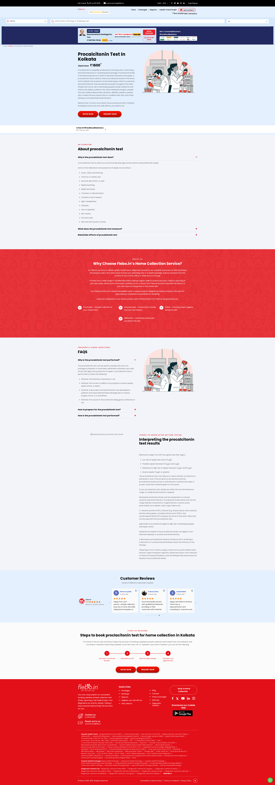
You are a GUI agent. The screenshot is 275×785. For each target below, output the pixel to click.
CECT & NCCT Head (104, 753)
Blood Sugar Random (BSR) (152, 736)
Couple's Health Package (154, 761)
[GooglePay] (183, 713)
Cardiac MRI (149, 751)
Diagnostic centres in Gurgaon (140, 769)
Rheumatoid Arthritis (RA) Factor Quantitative (99, 745)
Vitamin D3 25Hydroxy (100, 736)
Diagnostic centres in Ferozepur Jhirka (96, 771)
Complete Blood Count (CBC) (110, 734)
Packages (125, 691)
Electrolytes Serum (162, 745)
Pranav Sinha (153, 592)
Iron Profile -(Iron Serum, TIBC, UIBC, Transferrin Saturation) (104, 741)
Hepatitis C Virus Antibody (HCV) (94, 749)
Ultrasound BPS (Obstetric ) (92, 756)
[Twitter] (178, 698)
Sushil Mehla (181, 592)
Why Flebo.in (126, 703)
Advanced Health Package (131, 761)
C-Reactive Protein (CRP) (145, 741)
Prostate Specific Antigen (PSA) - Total (121, 758)
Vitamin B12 (85, 736)
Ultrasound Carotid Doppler (92, 758)
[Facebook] (172, 698)
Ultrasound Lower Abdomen (175, 756)
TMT (159, 741)
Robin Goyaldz (125, 592)
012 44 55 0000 (94, 3)
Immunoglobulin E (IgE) (119, 738)
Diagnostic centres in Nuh (152, 771)
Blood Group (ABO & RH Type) (93, 747)
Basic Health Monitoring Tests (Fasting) (96, 763)
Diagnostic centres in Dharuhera (126, 771)
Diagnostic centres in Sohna (166, 769)
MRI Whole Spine (87, 751)
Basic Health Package (110, 761)
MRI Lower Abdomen (115, 751)
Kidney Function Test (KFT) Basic (175, 734)
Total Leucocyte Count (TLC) (159, 749)
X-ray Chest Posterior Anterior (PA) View (97, 743)
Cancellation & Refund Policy (151, 781)
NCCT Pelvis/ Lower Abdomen (158, 753)
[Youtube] (183, 698)
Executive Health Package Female (145, 765)
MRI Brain (176, 749)
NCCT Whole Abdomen (136, 753)
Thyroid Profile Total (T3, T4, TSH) (94, 738)
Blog (154, 690)
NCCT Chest (119, 753)
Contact (155, 694)
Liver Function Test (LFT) (150, 734)
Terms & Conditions (171, 781)
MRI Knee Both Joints (133, 751)
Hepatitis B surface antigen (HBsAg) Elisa (159, 747)
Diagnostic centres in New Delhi (113, 769)
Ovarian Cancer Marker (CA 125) (162, 743)
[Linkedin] (188, 698)
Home (5, 46)
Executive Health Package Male (117, 765)
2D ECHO (143, 743)
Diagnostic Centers (156, 704)
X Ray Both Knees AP (178, 751)
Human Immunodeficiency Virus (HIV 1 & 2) (124, 747)
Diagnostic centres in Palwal (148, 773)
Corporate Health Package (91, 765)
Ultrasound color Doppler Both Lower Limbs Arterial (141, 756)
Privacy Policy (186, 781)
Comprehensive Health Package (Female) (131, 763)
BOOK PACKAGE (149, 32)
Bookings (125, 694)
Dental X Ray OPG (88, 753)
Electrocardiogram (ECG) (140, 738)
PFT (131, 741)
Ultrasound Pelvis (112, 756)
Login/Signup (193, 3)
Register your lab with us (131, 700)
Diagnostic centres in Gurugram (121, 773)
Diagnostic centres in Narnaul (176, 771)
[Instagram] (193, 698)
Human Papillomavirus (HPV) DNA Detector (136, 745)
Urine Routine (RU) (132, 734)
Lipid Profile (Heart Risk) (175, 736)
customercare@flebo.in (115, 3)
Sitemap (155, 700)
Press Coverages (159, 697)
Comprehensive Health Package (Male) (165, 763)
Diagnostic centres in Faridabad (93, 773)
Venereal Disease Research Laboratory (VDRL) (127, 749)
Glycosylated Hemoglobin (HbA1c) (125, 736)
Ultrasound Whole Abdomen (126, 743)
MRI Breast (100, 751)
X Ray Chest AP (162, 751)
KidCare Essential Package (170, 765)
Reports (124, 697)
